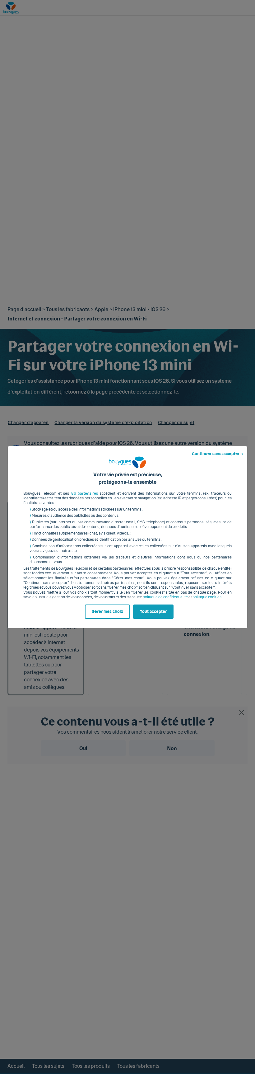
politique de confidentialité (165, 597)
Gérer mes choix (107, 611)
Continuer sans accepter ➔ (218, 453)
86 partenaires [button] (84, 493)
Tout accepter (153, 611)
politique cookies (206, 597)
